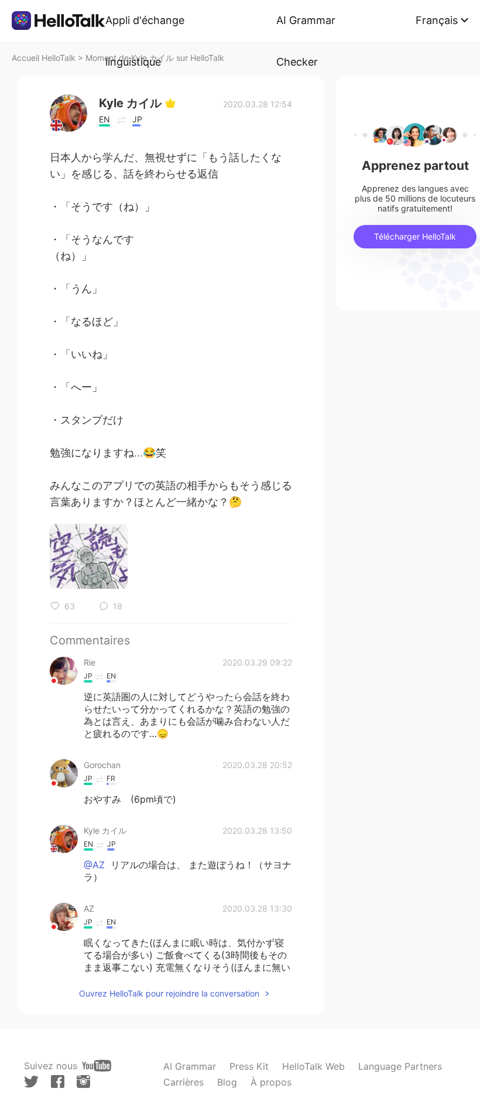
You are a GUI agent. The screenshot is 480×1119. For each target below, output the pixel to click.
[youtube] (96, 1066)
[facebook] (57, 1081)
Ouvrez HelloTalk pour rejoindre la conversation (169, 993)
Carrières (183, 1082)
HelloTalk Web (313, 1066)
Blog (227, 1082)
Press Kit (249, 1066)
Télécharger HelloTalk (415, 236)
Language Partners (400, 1066)
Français (437, 20)
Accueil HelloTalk (44, 58)
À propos (271, 1082)
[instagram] (83, 1081)
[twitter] (31, 1082)
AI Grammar (189, 1066)
